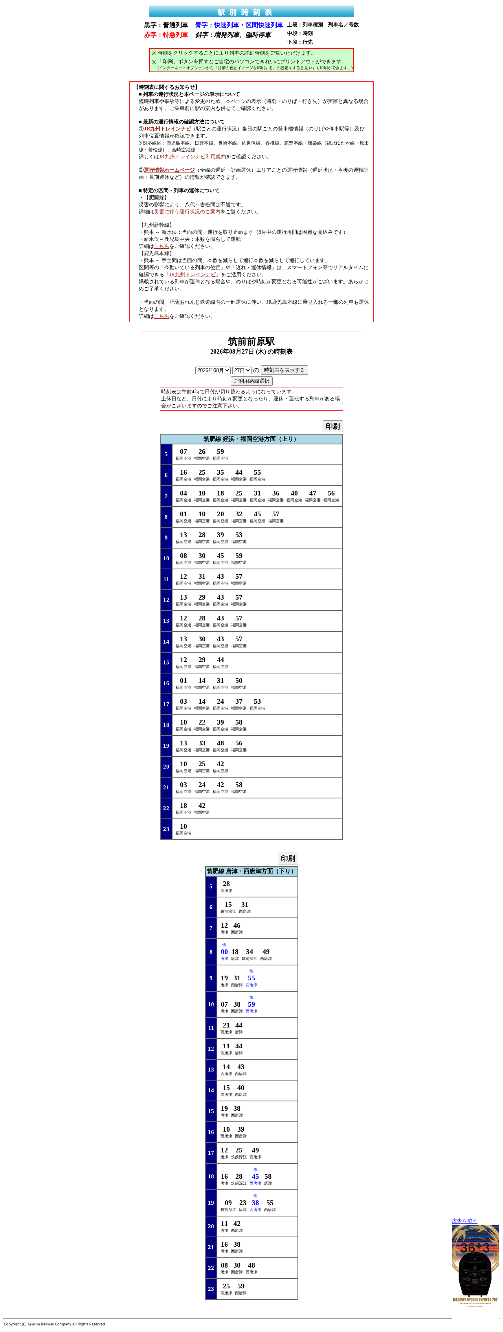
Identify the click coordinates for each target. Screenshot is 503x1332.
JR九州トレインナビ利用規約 (192, 157)
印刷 (333, 426)
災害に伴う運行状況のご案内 (187, 212)
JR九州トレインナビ (192, 274)
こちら (161, 246)
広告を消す (464, 1221)
